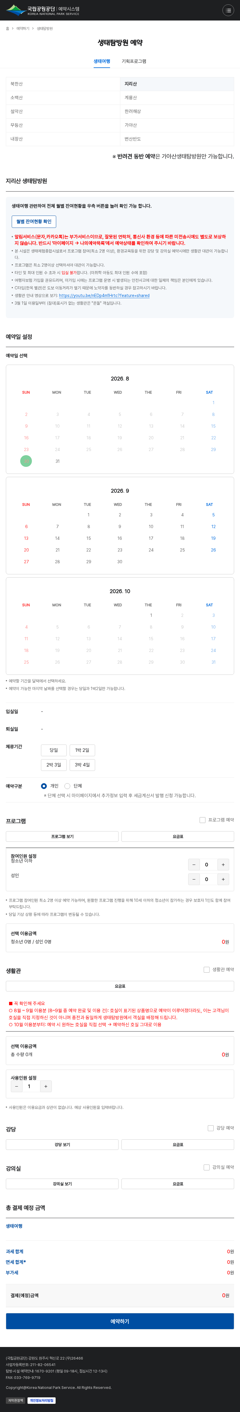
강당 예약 (225, 1128)
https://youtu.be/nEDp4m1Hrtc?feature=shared (104, 295)
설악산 (17, 111)
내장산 (17, 139)
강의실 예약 (223, 1167)
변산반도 (133, 139)
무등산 (17, 125)
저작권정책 (15, 1401)
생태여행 (102, 61)
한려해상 (133, 111)
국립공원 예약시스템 (42, 10)
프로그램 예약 (221, 820)
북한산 (17, 84)
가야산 (131, 125)
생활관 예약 (223, 969)
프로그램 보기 (62, 836)
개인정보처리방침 (41, 1401)
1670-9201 (44, 1371)
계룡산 (131, 97)
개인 (54, 786)
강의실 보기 (62, 1183)
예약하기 (120, 1321)
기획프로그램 (134, 61)
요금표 (178, 836)
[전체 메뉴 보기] (228, 10)
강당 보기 (62, 1144)
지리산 (131, 84)
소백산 (17, 97)
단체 (78, 786)
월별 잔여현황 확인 (34, 221)
